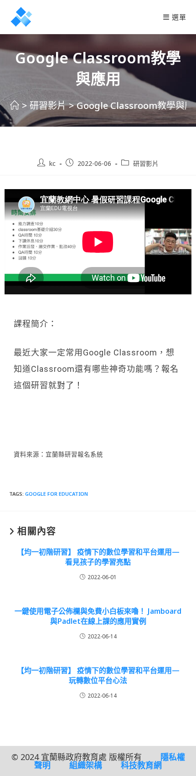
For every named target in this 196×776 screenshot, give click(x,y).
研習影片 (146, 163)
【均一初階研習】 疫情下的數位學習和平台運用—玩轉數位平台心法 (98, 675)
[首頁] (14, 105)
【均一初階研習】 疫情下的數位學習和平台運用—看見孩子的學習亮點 (98, 557)
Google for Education (56, 493)
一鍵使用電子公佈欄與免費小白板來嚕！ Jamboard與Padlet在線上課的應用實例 (98, 616)
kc (52, 163)
